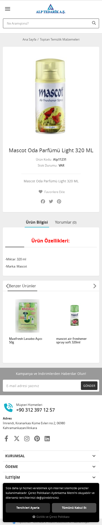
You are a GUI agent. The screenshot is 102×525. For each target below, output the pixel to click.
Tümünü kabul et (74, 508)
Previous (7, 286)
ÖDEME (11, 466)
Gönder (89, 386)
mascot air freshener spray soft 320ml (71, 340)
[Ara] (94, 22)
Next (94, 286)
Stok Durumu (47, 165)
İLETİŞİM (12, 477)
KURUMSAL (15, 455)
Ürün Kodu (43, 159)
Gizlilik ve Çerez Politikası (53, 517)
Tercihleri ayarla (27, 508)
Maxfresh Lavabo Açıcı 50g (25, 340)
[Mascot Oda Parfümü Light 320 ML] (51, 95)
